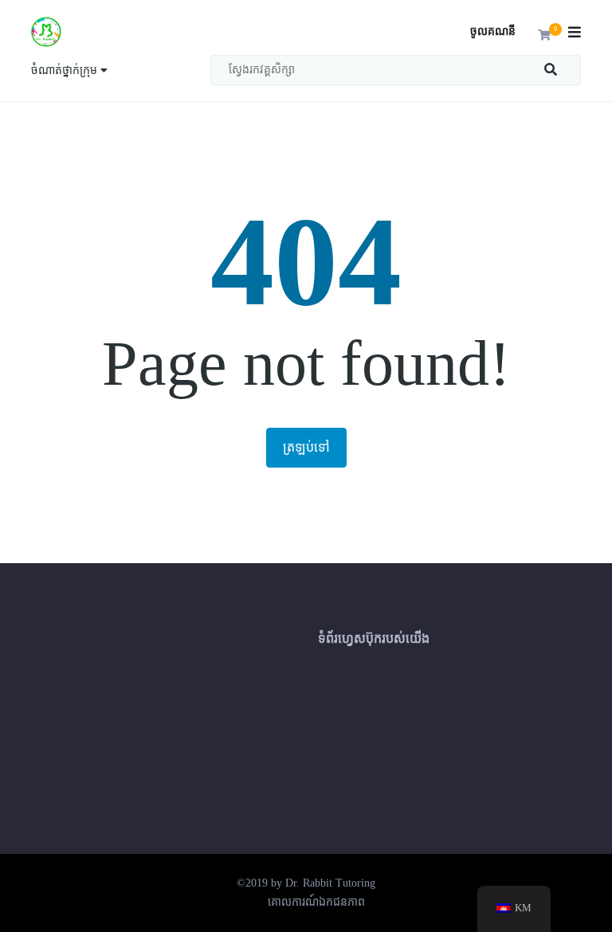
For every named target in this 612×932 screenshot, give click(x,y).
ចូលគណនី (493, 31)
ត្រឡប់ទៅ (306, 447)
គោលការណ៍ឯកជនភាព (316, 902)
